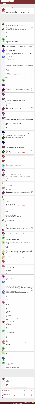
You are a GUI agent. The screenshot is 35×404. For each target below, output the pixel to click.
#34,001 (32, 8)
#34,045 (32, 340)
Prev (2, 7)
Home (32, 402)
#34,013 (32, 107)
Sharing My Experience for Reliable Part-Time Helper (8, 397)
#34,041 (32, 290)
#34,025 (32, 173)
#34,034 (32, 241)
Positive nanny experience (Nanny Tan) (7, 392)
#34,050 (32, 377)
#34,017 (32, 136)
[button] (8, 3)
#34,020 (32, 150)
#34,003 (32, 27)
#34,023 (32, 164)
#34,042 (32, 301)
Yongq (31, 392)
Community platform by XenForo (17, 403)
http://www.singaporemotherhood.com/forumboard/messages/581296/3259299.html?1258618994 (15, 152)
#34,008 (32, 79)
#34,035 (32, 250)
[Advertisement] (17, 18)
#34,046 (32, 347)
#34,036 (32, 255)
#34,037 (32, 260)
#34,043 (32, 320)
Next (12, 7)
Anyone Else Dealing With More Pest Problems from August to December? (11, 395)
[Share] (31, 8)
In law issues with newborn (6, 390)
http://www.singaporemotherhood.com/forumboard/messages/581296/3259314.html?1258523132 (15, 205)
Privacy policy (29, 402)
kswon (3, 394)
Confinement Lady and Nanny (8, 394)
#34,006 (32, 49)
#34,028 (32, 191)
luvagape (2, 6)
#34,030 (32, 218)
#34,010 (32, 88)
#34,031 (32, 227)
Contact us (24, 402)
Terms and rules (26, 402)
